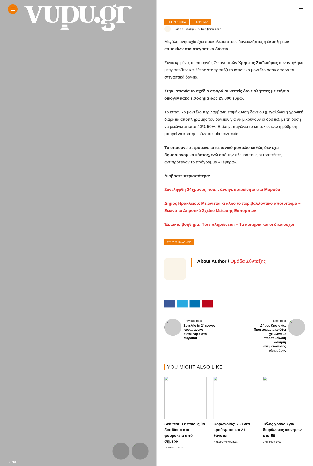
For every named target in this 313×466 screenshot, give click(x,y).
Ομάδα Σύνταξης (183, 29)
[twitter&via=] (31, 462)
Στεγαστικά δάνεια (179, 242)
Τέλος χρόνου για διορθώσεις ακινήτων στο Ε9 (282, 430)
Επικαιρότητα (177, 22)
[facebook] (22, 462)
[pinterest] (48, 462)
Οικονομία (201, 22)
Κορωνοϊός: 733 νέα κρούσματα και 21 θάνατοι (232, 430)
